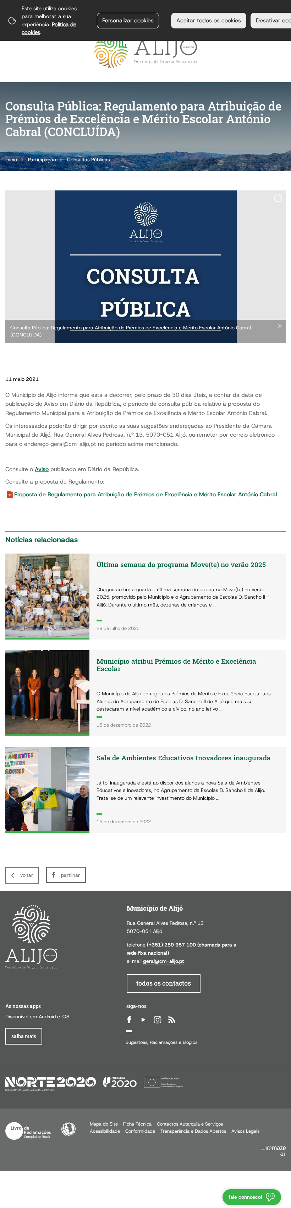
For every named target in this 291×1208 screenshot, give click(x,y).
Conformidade (140, 1131)
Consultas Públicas (88, 159)
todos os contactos (163, 983)
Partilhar (70, 875)
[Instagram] (157, 1020)
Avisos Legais (245, 1131)
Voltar (26, 875)
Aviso (42, 469)
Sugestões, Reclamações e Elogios (161, 1042)
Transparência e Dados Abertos (193, 1131)
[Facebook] (129, 1020)
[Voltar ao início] (145, 51)
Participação (42, 159)
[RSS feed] (172, 1020)
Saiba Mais (23, 1036)
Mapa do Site (104, 1124)
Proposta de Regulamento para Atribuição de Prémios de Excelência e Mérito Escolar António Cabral (145, 494)
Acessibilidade (68, 1129)
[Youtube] (143, 1020)
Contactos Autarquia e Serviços (190, 1124)
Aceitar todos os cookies (208, 20)
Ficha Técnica (137, 1124)
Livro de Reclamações (28, 1131)
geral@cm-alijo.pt (163, 961)
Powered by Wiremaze (273, 1151)
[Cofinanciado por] (94, 1083)
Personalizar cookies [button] (128, 20)
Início (11, 159)
